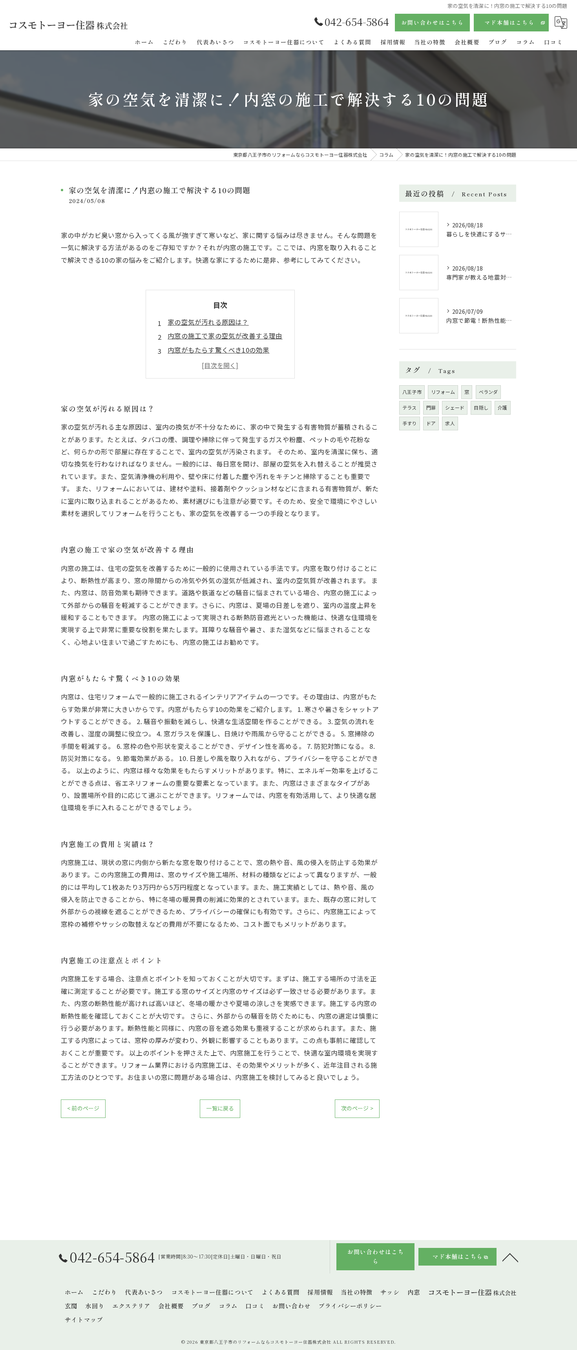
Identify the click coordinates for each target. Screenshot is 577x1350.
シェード (454, 407)
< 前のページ (83, 1108)
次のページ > (357, 1108)
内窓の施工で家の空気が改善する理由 (225, 335)
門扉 (431, 407)
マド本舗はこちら (509, 22)
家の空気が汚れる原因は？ (208, 322)
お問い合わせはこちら (432, 22)
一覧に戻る (220, 1108)
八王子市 (412, 391)
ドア (431, 423)
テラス (409, 407)
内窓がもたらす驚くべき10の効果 (218, 350)
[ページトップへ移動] (510, 1257)
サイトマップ (84, 1319)
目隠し (481, 407)
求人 (450, 423)
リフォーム (443, 391)
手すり (409, 423)
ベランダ (488, 391)
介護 (502, 407)
